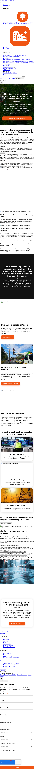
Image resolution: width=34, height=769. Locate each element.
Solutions (5, 5)
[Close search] (1, 82)
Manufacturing (7, 644)
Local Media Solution (9, 647)
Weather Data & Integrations (10, 664)
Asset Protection (7, 653)
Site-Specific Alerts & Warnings (11, 663)
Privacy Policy (4, 675)
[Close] (1, 678)
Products (5, 58)
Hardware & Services (9, 666)
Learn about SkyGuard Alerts (10, 383)
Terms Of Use (12, 675)
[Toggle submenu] (8, 5)
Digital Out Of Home (8, 656)
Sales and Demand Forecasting (11, 657)
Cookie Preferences (22, 675)
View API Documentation (17, 623)
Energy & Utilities (8, 645)
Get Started (3, 670)
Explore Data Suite (7, 337)
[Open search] (23, 77)
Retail (4, 642)
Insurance (5, 641)
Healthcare (6, 639)
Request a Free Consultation (7, 78)
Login (1, 631)
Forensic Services (7, 654)
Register (6, 631)
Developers (3, 669)
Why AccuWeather (8, 67)
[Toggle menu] (0, 2)
